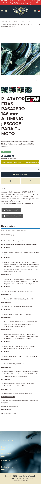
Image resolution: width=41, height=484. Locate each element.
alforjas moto (6, 194)
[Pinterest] (7, 189)
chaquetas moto (18, 199)
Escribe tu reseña (12, 210)
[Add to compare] (30, 181)
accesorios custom (8, 197)
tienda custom (28, 197)
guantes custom (31, 194)
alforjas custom (18, 194)
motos (19, 197)
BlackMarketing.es (20, 481)
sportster (4, 201)
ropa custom (6, 199)
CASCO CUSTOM (28, 192)
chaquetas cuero (32, 199)
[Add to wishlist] (10, 181)
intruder (4, 192)
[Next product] (39, 24)
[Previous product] (38, 24)
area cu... (17, 201)
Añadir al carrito (22, 174)
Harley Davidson (15, 192)
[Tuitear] (4, 189)
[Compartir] (2, 189)
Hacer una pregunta (13, 216)
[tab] (20, 235)
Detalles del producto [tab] (13, 230)
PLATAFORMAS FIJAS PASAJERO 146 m (17, 203)
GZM (11, 201)
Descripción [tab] (8, 226)
